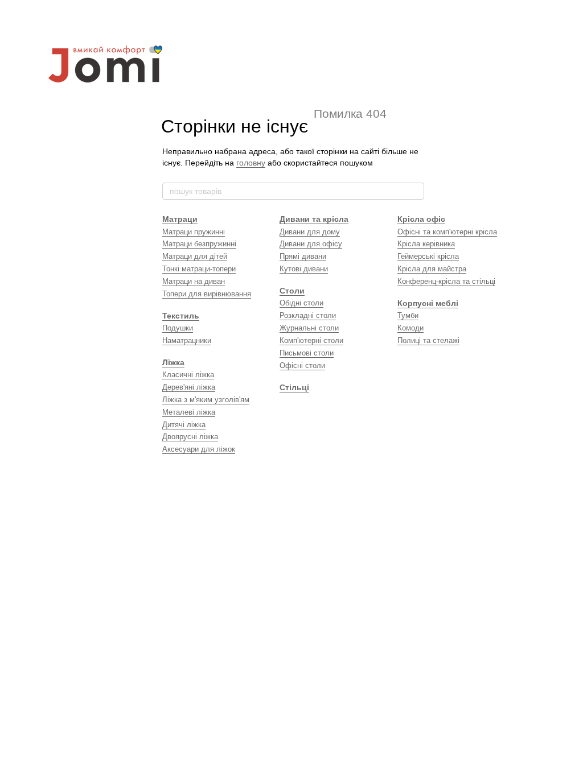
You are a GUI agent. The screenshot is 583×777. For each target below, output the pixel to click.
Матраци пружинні (193, 232)
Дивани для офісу (311, 243)
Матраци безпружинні (199, 243)
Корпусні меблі (427, 303)
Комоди (410, 328)
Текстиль (180, 315)
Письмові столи (307, 353)
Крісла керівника (426, 243)
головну (250, 162)
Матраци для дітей (194, 256)
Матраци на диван (193, 281)
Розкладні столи (308, 315)
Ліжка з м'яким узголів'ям (205, 399)
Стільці (294, 387)
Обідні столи (301, 303)
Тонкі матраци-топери (199, 268)
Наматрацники (186, 340)
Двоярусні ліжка (190, 436)
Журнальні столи (309, 328)
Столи (292, 290)
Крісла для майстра (431, 268)
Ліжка (173, 362)
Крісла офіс (421, 219)
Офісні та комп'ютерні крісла (447, 232)
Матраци (180, 219)
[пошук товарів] (415, 191)
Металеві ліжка (188, 412)
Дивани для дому (310, 232)
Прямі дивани (303, 256)
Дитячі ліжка (184, 424)
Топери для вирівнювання (206, 294)
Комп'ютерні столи (311, 340)
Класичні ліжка (188, 374)
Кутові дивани (304, 268)
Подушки (177, 328)
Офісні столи (302, 365)
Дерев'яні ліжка (188, 387)
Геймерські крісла (428, 256)
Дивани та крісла (314, 219)
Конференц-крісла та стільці (446, 281)
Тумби (407, 315)
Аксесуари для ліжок (198, 449)
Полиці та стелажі (428, 340)
